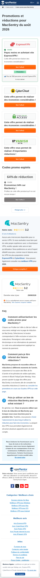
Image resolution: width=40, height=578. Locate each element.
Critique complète (19, 269)
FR (31, 3)
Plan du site (20, 557)
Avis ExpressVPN (20, 523)
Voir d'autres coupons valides (21, 302)
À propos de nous (20, 547)
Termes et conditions (20, 555)
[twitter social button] (17, 486)
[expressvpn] (20, 60)
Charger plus (19, 210)
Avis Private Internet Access (20, 531)
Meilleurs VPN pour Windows (20, 503)
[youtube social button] (26, 486)
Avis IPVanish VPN (20, 534)
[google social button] (22, 486)
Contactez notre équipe (20, 549)
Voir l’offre (19, 67)
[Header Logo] (9, 3)
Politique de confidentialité (20, 552)
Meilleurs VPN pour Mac (20, 505)
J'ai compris (20, 574)
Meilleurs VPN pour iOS (20, 508)
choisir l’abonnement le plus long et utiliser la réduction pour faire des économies (19, 420)
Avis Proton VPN (20, 529)
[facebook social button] (12, 486)
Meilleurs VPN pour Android (20, 511)
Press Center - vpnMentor (20, 560)
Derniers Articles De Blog (20, 500)
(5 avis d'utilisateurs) (9, 234)
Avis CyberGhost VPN (20, 526)
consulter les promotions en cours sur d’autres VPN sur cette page (20, 389)
